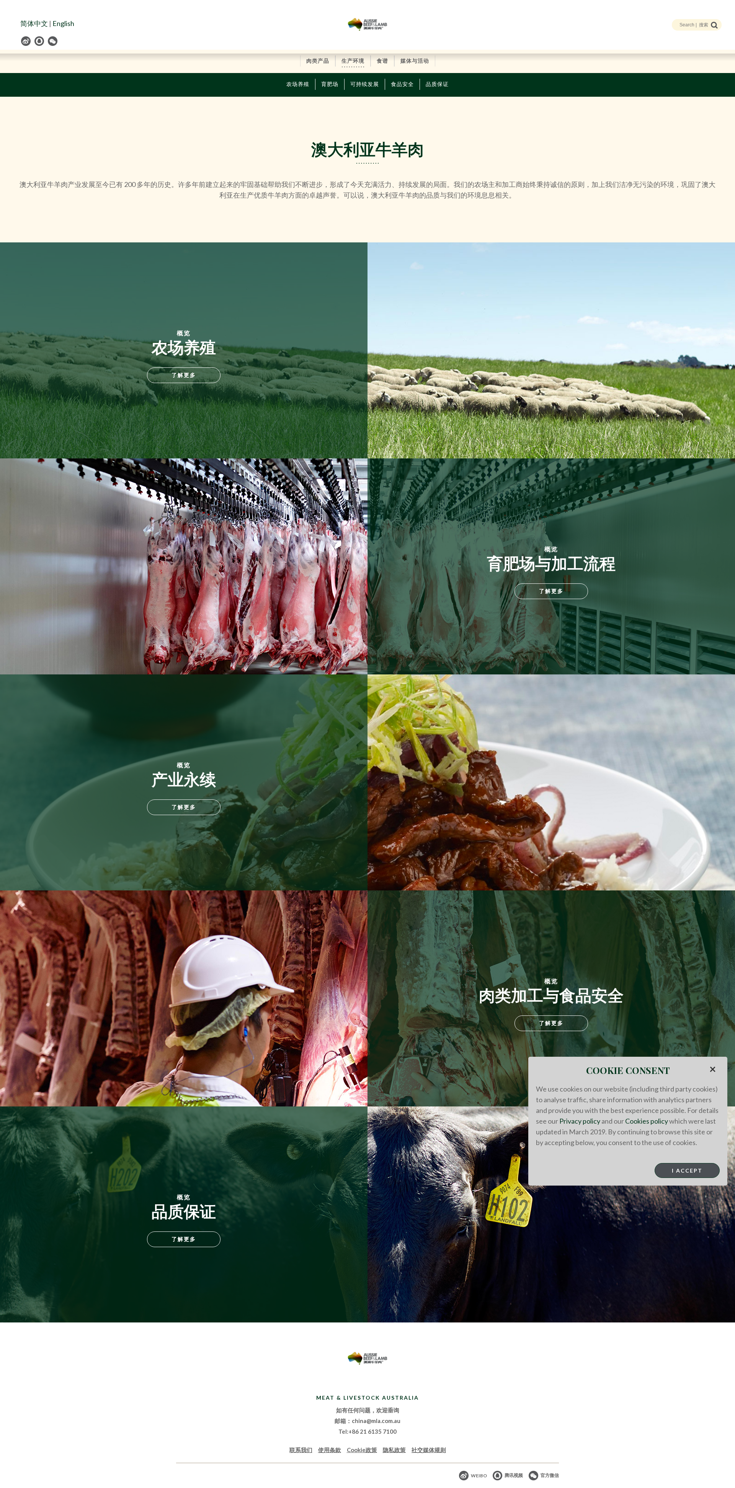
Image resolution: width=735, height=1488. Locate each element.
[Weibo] (26, 41)
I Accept (687, 1170)
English (63, 23)
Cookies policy (646, 1121)
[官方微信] (53, 41)
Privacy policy (579, 1121)
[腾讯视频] (39, 41)
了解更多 (184, 375)
